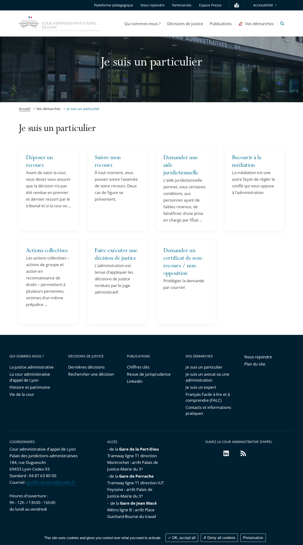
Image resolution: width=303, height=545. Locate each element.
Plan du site (254, 364)
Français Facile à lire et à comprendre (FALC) (208, 397)
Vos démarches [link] (48, 108)
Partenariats (182, 5)
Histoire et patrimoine (29, 387)
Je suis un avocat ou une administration (207, 377)
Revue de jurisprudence (149, 374)
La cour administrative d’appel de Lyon (29, 377)
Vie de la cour (21, 394)
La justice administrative (31, 367)
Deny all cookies (220, 538)
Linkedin (135, 381)
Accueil (24, 108)
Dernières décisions (86, 367)
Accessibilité (263, 5)
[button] (142, 23)
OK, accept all (183, 538)
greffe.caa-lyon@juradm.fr (51, 482)
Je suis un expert (201, 387)
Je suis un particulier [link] (83, 108)
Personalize (253, 538)
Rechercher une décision (91, 374)
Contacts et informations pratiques (208, 410)
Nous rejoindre (153, 5)
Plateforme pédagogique (113, 5)
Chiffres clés (138, 367)
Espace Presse (210, 5)
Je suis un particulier (204, 367)
